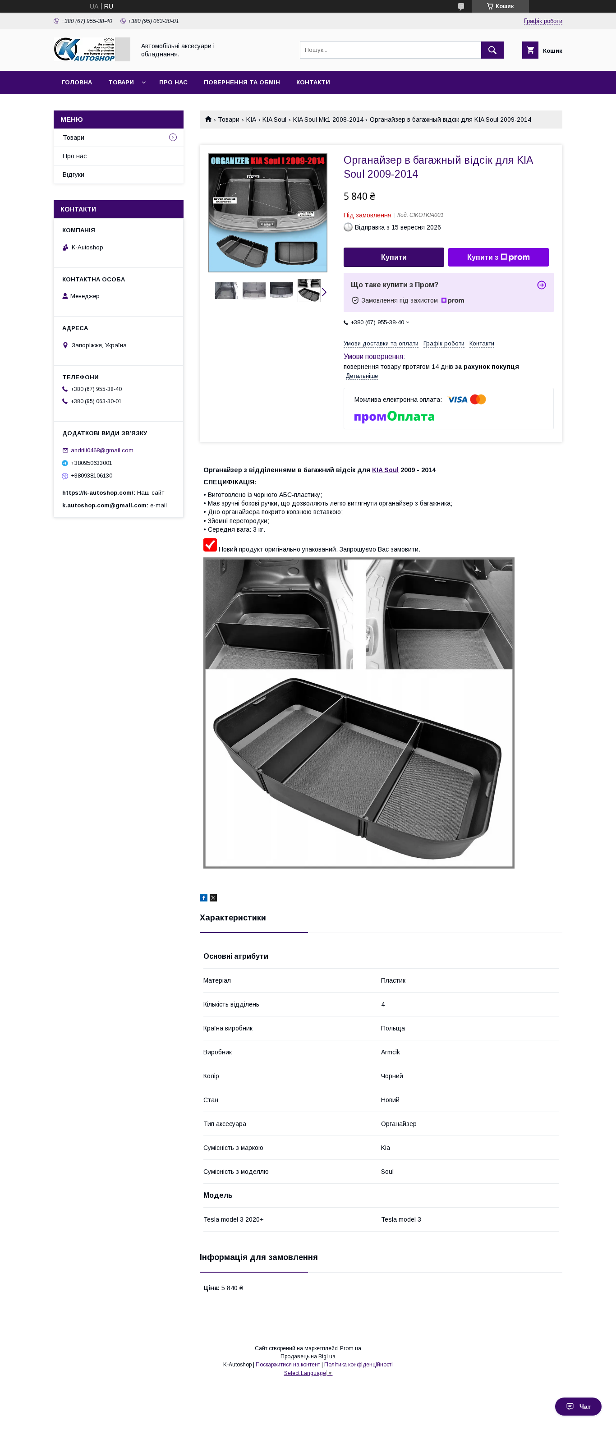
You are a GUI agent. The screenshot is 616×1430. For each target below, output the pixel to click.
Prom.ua (350, 1348)
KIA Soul (274, 119)
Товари (121, 82)
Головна (77, 82)
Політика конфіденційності (358, 1364)
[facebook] (203, 899)
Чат (585, 1406)
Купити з (482, 257)
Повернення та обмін (242, 82)
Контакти (313, 82)
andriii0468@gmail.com (102, 450)
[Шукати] (492, 50)
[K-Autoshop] (92, 59)
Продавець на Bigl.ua (308, 1356)
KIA (251, 119)
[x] (213, 899)
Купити (394, 257)
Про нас (173, 82)
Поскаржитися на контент (288, 1364)
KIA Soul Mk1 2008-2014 (328, 119)
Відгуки (73, 174)
